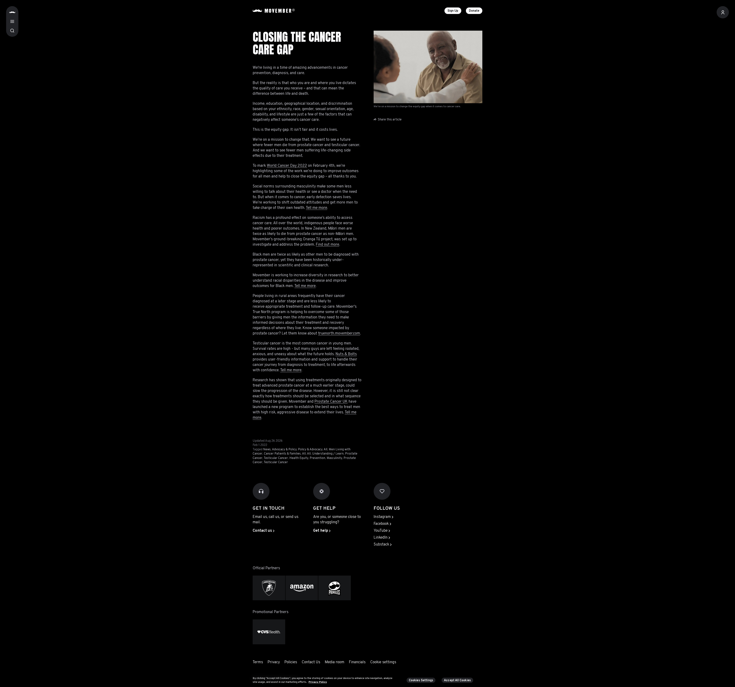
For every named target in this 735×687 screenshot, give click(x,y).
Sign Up (453, 11)
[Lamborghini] (269, 588)
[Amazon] (302, 588)
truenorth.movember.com (339, 333)
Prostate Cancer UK (331, 401)
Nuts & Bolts (346, 354)
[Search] (12, 30)
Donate (474, 11)
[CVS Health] (269, 631)
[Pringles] (334, 588)
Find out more (327, 244)
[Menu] (12, 21)
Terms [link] (258, 662)
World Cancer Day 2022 (287, 165)
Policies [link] (290, 662)
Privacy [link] (274, 662)
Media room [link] (334, 662)
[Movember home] (274, 10)
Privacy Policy (318, 682)
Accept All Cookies (457, 680)
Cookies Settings (421, 680)
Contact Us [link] (311, 662)
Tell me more (316, 207)
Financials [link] (357, 662)
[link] (263, 530)
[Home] (12, 12)
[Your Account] (722, 12)
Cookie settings (383, 662)
